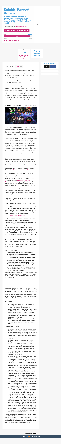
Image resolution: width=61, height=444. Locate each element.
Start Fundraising (22, 30)
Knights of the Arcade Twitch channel (21, 170)
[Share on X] (47, 66)
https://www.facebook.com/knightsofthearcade (20, 80)
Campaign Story (10, 66)
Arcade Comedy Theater (21, 26)
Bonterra (33, 433)
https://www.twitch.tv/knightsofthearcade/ (15, 215)
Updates (18, 66)
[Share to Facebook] (53, 66)
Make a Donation (10, 30)
